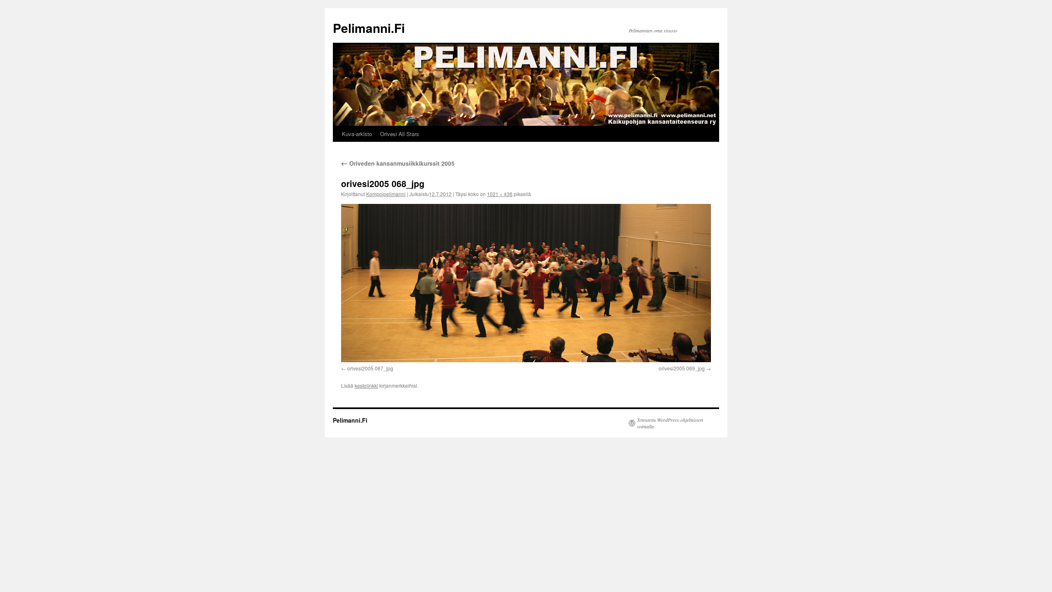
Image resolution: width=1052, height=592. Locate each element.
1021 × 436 (499, 193)
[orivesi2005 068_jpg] (526, 283)
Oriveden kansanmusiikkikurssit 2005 (397, 163)
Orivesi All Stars (399, 134)
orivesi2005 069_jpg (682, 368)
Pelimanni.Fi (369, 28)
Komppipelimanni (386, 193)
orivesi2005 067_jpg (370, 368)
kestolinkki (366, 385)
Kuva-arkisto (357, 134)
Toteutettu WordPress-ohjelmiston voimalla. (670, 423)
